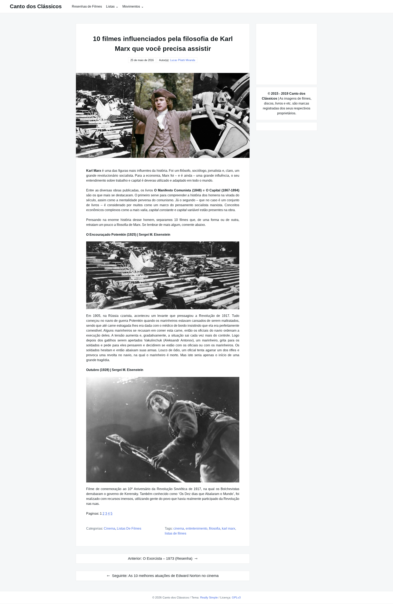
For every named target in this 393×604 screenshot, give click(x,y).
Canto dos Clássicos (36, 6)
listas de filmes (175, 533)
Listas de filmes (129, 528)
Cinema (109, 528)
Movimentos (131, 6)
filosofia (214, 528)
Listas (110, 6)
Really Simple (209, 597)
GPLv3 (236, 597)
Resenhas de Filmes (87, 6)
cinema (178, 528)
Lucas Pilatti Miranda (182, 60)
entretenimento (196, 528)
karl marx (228, 528)
